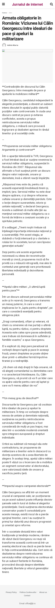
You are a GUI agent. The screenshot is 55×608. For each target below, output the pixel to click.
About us (43, 592)
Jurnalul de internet (27, 4)
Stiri (10, 13)
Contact (27, 595)
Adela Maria (12, 45)
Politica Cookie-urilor (28, 592)
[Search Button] (51, 4)
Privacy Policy (11, 592)
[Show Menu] (3, 4)
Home (4, 13)
